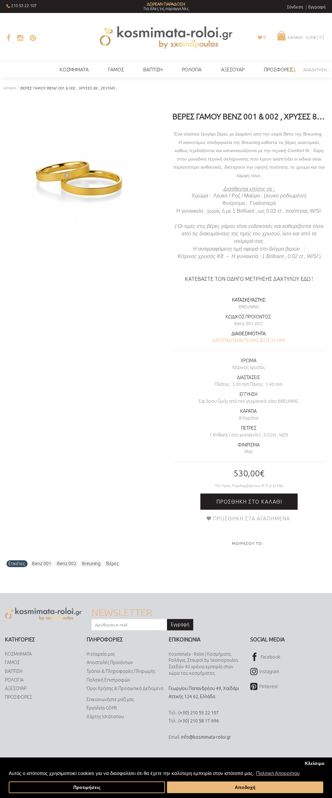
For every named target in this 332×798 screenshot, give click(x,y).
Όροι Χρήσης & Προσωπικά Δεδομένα (125, 688)
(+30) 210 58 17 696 (198, 720)
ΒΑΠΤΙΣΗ (13, 671)
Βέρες (112, 563)
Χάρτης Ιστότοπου (105, 716)
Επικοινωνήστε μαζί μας (110, 699)
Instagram (269, 671)
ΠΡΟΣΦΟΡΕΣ (18, 697)
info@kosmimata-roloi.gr (206, 737)
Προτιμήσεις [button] (87, 787)
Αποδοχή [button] (245, 787)
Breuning (249, 306)
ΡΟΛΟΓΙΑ (14, 680)
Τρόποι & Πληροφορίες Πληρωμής (121, 671)
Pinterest (268, 686)
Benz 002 (66, 563)
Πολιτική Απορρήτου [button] (278, 773)
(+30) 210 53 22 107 (198, 712)
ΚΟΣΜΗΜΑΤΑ (18, 654)
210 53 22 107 (24, 5)
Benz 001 (41, 563)
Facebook (270, 657)
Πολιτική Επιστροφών (108, 680)
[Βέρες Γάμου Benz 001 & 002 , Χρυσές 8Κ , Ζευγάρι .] (79, 183)
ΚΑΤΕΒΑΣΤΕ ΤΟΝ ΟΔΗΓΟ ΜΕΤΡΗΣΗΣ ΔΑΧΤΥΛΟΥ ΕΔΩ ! (249, 279)
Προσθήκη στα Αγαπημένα (251, 518)
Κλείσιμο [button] (315, 763)
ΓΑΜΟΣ (12, 662)
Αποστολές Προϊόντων (110, 662)
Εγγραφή (180, 624)
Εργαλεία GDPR (102, 707)
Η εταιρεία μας (101, 654)
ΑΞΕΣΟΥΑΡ (16, 688)
